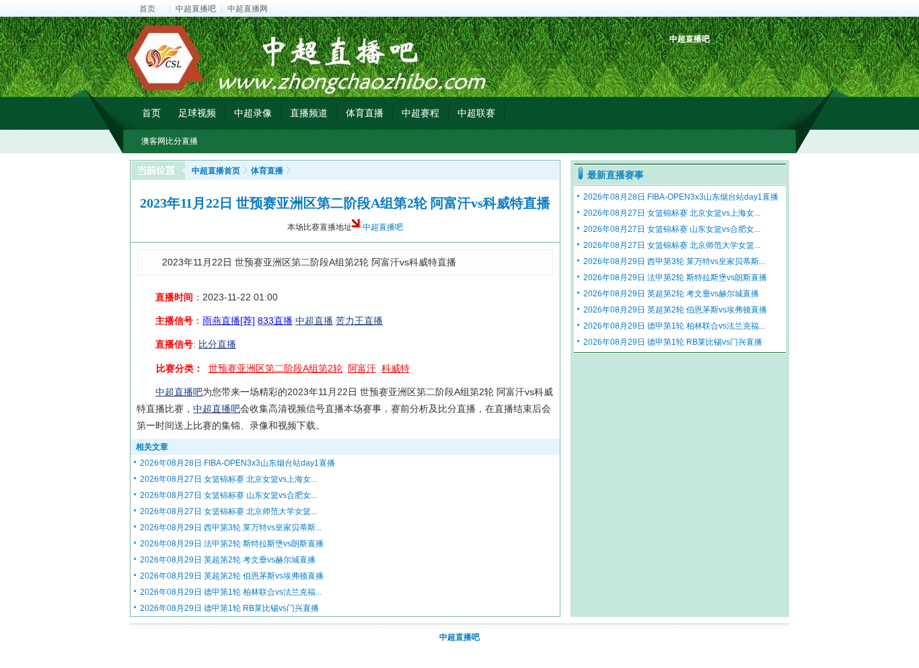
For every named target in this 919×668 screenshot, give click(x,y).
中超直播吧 (196, 8)
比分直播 (217, 344)
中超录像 (253, 113)
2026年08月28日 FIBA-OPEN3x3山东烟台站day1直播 (237, 463)
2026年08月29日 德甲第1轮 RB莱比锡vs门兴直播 (229, 608)
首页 (147, 8)
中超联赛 (476, 113)
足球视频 (197, 113)
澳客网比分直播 (169, 141)
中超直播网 (247, 8)
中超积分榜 (681, 62)
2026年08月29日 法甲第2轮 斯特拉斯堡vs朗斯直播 (232, 543)
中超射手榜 (712, 62)
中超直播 (314, 320)
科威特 (395, 368)
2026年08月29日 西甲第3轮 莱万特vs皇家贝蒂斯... (231, 527)
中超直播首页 (216, 170)
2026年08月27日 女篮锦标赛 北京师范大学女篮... (228, 511)
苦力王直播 (359, 320)
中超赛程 (420, 113)
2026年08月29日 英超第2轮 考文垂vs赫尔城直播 (228, 560)
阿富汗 (362, 368)
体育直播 (364, 113)
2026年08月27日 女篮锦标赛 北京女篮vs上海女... (228, 479)
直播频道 (309, 113)
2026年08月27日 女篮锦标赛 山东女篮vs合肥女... (228, 495)
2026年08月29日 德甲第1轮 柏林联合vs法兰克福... (231, 592)
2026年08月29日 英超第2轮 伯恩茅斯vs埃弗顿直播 (232, 576)
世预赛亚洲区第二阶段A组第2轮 (275, 368)
